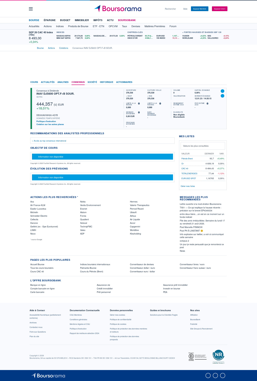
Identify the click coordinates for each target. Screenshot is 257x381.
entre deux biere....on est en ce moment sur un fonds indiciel (202, 215)
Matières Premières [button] (155, 26)
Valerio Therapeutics (139, 205)
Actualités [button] (34, 26)
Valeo (82, 230)
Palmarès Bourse (88, 267)
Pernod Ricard (137, 208)
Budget (65, 20)
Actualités (47, 82)
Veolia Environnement (90, 205)
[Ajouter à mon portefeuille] (222, 91)
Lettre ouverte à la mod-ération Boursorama (200, 203)
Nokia (83, 201)
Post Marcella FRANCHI (191, 227)
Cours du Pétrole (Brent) (91, 271)
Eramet (83, 208)
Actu (110, 20)
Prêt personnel (104, 292)
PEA (165, 292)
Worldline (134, 230)
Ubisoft (133, 212)
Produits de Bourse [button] (78, 26)
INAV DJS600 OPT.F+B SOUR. (55, 94)
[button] (30, 9)
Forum (173, 26)
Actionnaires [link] (124, 82)
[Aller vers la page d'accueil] (127, 9)
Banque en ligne (38, 284)
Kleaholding (135, 233)
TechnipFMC (86, 226)
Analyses (63, 82)
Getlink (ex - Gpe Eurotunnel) (44, 226)
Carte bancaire (37, 292)
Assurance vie (103, 284)
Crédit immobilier (105, 288)
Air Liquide (135, 219)
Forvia (83, 215)
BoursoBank (127, 20)
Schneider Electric (38, 215)
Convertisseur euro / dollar (142, 271)
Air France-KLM (37, 205)
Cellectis (34, 219)
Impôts (97, 20)
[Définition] (139, 103)
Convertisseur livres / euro (192, 264)
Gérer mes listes (188, 186)
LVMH (33, 230)
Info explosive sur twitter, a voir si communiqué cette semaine (202, 236)
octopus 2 (184, 240)
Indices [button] (60, 26)
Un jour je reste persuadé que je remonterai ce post (202, 246)
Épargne (50, 20)
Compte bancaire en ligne (42, 288)
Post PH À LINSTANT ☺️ (191, 230)
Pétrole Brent (187, 158)
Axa (32, 201)
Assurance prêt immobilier (175, 284)
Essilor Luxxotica (38, 208)
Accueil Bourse (37, 264)
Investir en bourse (171, 288)
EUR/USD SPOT (188, 178)
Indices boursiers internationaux (95, 264)
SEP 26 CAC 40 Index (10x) (41, 33)
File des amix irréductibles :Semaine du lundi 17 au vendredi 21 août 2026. (202, 222)
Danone (34, 222)
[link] (33, 322)
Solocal (83, 222)
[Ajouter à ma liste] (222, 95)
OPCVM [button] (113, 26)
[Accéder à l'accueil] (31, 47)
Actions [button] (48, 26)
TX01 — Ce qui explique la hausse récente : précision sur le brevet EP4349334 (200, 209)
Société (92, 82)
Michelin (34, 212)
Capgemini (135, 226)
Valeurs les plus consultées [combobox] (196, 145)
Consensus (78, 82)
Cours (34, 82)
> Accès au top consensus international (49, 140)
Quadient (84, 219)
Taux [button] (124, 26)
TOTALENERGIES (189, 173)
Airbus (133, 215)
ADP (82, 233)
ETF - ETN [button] (98, 26)
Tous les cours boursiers (41, 267)
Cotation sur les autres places (50, 124)
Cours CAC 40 (37, 271)
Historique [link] (106, 82)
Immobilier (82, 20)
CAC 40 (184, 168)
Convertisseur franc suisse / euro (195, 267)
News (182, 250)
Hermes (133, 201)
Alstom (83, 212)
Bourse (34, 20)
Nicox (33, 233)
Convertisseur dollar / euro (142, 267)
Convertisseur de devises (142, 264)
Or (182, 163)
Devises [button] (135, 26)
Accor (132, 222)
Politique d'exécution (46, 121)
